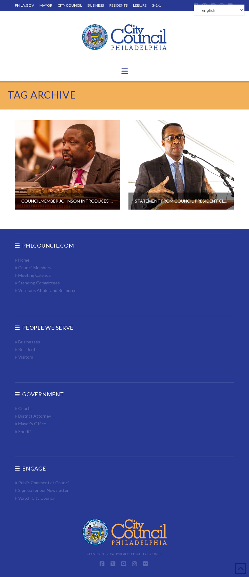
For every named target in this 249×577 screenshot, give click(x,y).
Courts (25, 408)
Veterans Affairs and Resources (48, 290)
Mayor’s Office (32, 423)
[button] (124, 71)
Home (23, 259)
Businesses (29, 341)
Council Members (34, 267)
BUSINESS (95, 5)
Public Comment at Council (44, 482)
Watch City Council (36, 498)
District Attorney (34, 416)
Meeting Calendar (35, 275)
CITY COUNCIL (70, 5)
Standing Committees (39, 282)
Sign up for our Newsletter (43, 490)
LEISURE (140, 5)
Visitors (25, 357)
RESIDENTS (118, 5)
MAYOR (45, 5)
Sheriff (24, 431)
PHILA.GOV (24, 5)
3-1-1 (156, 5)
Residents (28, 349)
